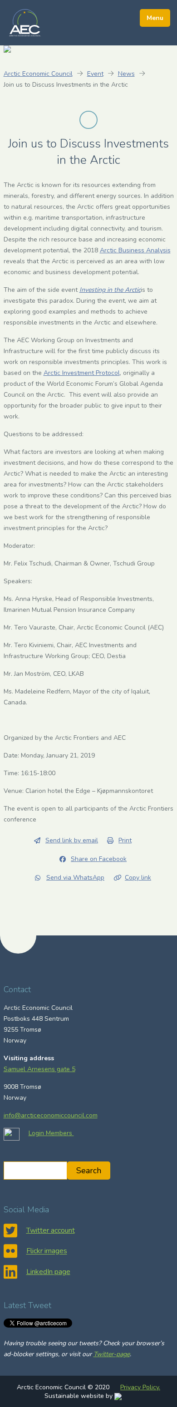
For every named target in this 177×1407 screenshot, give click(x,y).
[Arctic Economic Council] (25, 22)
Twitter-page (111, 1354)
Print (125, 840)
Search (88, 1170)
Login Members (51, 1133)
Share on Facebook (99, 859)
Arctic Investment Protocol (82, 373)
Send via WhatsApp (75, 877)
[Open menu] (155, 18)
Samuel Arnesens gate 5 (39, 1069)
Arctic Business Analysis (135, 250)
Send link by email (71, 840)
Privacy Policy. (140, 1387)
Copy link (138, 877)
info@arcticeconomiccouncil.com (51, 1115)
